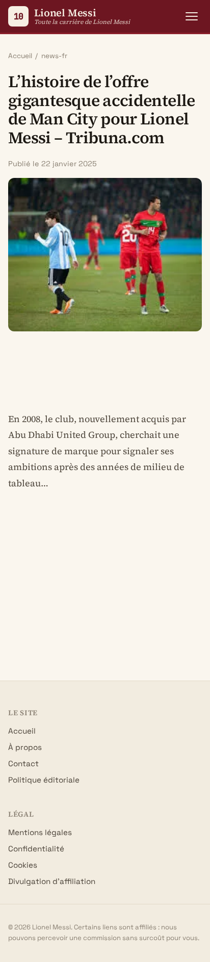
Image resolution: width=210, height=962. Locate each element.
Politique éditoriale (44, 780)
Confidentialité (36, 848)
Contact (23, 763)
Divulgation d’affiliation (51, 881)
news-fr (54, 55)
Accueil (20, 55)
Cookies (22, 865)
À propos (25, 747)
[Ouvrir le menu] (191, 16)
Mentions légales (40, 832)
